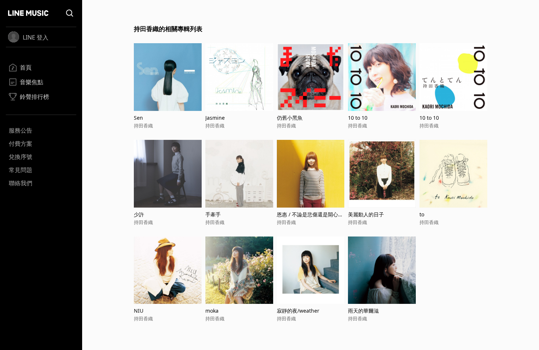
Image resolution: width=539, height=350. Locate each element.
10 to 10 (357, 118)
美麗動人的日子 (366, 214)
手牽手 (213, 214)
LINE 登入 (35, 37)
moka (212, 311)
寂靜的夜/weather (298, 311)
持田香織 (143, 125)
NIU (138, 311)
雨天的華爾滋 (363, 311)
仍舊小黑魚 (289, 118)
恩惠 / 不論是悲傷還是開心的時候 (310, 214)
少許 (139, 214)
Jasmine (215, 118)
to (421, 214)
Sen (138, 118)
